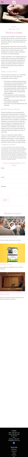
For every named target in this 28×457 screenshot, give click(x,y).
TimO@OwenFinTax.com (14, 440)
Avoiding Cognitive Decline (8, 237)
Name (2, 168)
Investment (14, 451)
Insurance (14, 455)
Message (3, 186)
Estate (14, 453)
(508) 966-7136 (15, 432)
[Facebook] (14, 443)
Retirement (14, 449)
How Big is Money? (6, 264)
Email (2, 177)
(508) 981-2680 (15, 434)
